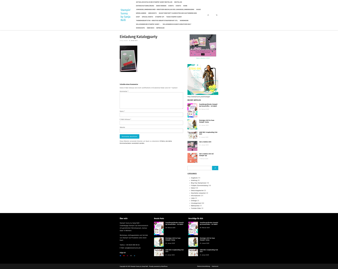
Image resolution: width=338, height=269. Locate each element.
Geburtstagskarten (197, 190)
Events (171, 6)
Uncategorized (196, 203)
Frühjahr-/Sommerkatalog (199, 185)
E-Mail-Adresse (125, 119)
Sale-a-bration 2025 (205, 142)
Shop (138, 17)
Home (185, 6)
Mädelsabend (141, 13)
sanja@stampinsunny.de (133, 248)
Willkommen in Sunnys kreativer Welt (177, 24)
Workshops (140, 28)
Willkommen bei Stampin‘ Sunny (147, 24)
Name (122, 111)
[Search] (215, 168)
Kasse (198, 9)
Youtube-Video (196, 208)
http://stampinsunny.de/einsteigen (198, 97)
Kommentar (124, 91)
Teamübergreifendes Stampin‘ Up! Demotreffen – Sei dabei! (208, 105)
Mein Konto (152, 13)
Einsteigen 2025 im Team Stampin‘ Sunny (206, 121)
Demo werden (161, 6)
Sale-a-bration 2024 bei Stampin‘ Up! (206, 154)
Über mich (150, 28)
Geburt (193, 188)
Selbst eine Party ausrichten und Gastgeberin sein (178, 13)
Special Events (147, 17)
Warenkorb (184, 20)
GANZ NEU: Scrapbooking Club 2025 (208, 133)
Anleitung (194, 180)
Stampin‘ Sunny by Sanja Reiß (139, 266)
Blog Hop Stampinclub (198, 183)
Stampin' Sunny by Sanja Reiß (126, 15)
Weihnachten (195, 206)
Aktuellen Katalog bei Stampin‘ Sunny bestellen (154, 2)
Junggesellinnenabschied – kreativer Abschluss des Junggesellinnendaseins (165, 9)
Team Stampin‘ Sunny (174, 17)
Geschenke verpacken (198, 193)
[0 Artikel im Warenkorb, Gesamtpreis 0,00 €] (216, 15)
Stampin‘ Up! (159, 17)
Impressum (160, 28)
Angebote (194, 178)
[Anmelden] (208, 15)
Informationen (195, 195)
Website (122, 127)
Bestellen (178, 2)
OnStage (194, 200)
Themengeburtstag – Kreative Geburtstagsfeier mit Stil (157, 20)
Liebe (193, 198)
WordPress (164, 266)
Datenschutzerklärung (145, 6)
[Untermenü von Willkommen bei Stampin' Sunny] (160, 24)
